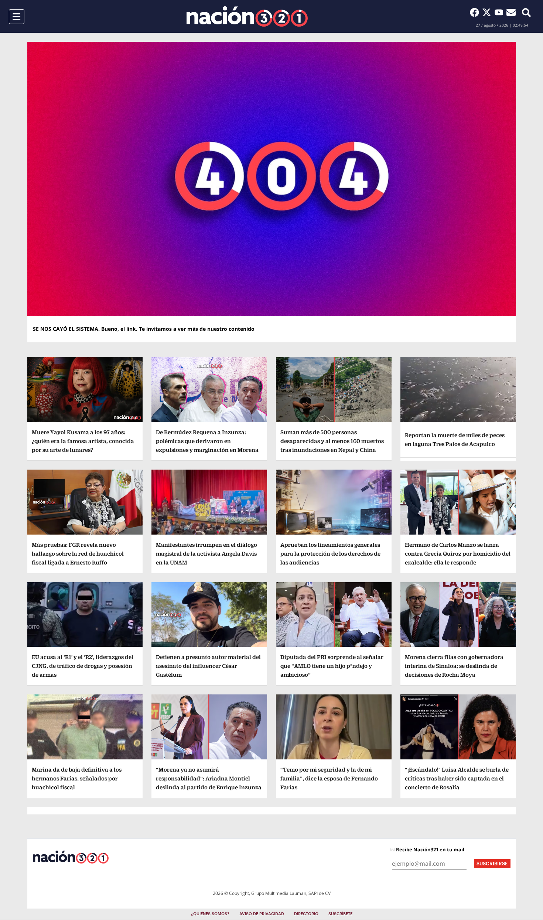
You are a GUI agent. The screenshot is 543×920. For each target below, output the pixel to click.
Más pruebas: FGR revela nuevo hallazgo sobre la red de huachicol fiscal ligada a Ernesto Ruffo (78, 554)
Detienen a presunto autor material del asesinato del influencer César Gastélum (208, 666)
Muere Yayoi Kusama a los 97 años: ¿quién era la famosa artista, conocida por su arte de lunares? (83, 441)
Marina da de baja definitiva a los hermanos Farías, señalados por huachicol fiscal (77, 778)
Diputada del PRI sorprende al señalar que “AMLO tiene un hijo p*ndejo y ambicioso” (331, 666)
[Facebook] (476, 12)
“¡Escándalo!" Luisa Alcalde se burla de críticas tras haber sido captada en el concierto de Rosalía (457, 778)
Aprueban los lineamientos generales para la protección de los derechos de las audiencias (330, 554)
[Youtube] (500, 12)
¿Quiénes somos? (210, 914)
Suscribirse (492, 863)
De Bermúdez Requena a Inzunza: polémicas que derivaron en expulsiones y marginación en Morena (207, 441)
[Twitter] (488, 12)
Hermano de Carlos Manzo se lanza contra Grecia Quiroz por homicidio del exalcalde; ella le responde (457, 554)
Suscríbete (340, 914)
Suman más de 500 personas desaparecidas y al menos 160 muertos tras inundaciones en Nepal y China (332, 441)
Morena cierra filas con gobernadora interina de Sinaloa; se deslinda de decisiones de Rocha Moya (454, 666)
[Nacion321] (247, 16)
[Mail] (511, 12)
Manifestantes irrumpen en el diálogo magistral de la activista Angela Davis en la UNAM (206, 554)
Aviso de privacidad (261, 914)
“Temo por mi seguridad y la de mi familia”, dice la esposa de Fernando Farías (329, 778)
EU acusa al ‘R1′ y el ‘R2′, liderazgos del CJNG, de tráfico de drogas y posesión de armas (82, 666)
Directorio (306, 914)
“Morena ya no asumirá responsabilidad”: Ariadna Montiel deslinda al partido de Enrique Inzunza (209, 778)
